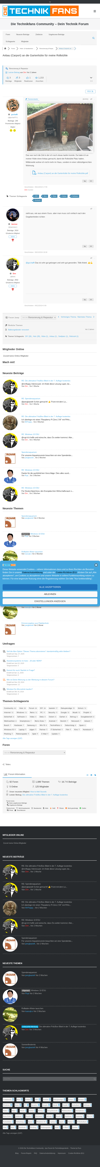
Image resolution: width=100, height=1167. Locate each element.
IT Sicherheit (56, 729)
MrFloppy (28, 422)
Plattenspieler (21, 734)
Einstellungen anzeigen (50, 601)
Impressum (62, 1153)
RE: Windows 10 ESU (30, 434)
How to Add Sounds (38, 792)
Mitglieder (25, 41)
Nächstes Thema (85, 317)
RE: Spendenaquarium (30, 398)
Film (67, 729)
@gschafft (30, 263)
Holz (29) (36, 336)
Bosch (6, 725)
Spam (81, 725)
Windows (20, 712)
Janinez (14, 224)
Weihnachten (9, 721)
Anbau (64, 196)
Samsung (31, 725)
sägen (32, 729)
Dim (24, 72)
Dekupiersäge (66, 708)
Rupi (26, 475)
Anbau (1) (53, 336)
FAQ (35, 1153)
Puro (79, 1148)
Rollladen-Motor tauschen (32, 552)
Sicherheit (8, 717)
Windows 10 (9, 729)
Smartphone (25, 721)
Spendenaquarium (29, 452)
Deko (42, 717)
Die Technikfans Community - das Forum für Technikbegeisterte (46, 1148)
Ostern (51, 717)
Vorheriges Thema (68, 317)
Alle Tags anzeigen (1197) (12, 738)
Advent (87, 721)
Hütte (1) (44, 336)
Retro (32, 712)
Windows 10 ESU (37, 534)
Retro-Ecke (39, 721)
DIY (36, 196)
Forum (31, 708)
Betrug (73, 717)
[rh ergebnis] (60, 150)
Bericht (63, 721)
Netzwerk (75, 721)
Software (21, 717)
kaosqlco (28, 554)
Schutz (80, 708)
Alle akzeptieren (50, 587)
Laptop (21, 729)
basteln (52, 708)
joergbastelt (29, 458)
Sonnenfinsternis (28, 1044)
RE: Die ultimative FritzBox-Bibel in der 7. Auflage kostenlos (45, 381)
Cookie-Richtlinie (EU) (66, 572)
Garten (62, 717)
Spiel (34, 734)
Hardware (18, 725)
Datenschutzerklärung (32, 572)
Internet (7, 712)
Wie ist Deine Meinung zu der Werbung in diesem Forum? (30, 680)
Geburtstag (69, 725)
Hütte (54, 196)
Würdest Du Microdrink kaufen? (20, 689)
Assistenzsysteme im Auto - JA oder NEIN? (24, 661)
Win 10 (42, 725)
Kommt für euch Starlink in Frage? (21, 670)
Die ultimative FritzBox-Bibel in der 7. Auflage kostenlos (45, 795)
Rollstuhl (37, 200)
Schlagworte (10, 41)
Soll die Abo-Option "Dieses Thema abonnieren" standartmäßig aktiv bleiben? (38, 651)
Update (55, 734)
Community (8, 708)
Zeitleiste (39, 34)
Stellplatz (75, 196)
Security (51, 712)
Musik (75, 712)
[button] (96, 565)
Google (64, 712)
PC (41, 712)
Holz (45, 196)
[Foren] (5, 48)
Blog (16, 1153)
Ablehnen (50, 594)
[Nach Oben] (92, 1159)
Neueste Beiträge (22, 34)
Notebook (87, 729)
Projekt (86, 712)
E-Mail (43, 734)
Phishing (7, 734)
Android (52, 721)
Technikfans (55, 725)
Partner (43, 729)
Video (32, 717)
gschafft (14, 114)
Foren (8, 34)
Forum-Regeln (26, 1153)
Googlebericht (86, 717)
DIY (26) (28, 336)
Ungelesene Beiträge (56, 34)
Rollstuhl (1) (73, 336)
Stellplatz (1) (63, 336)
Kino (76, 729)
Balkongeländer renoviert (18, 330)
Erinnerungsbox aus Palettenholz (35, 623)
